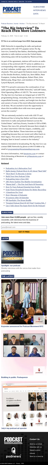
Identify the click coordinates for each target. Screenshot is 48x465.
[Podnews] (13, 457)
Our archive (28, 1)
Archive (22, 23)
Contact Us (4, 1)
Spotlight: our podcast (10, 266)
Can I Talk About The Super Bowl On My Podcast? (25, 206)
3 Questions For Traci (14, 192)
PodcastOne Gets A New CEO (17, 179)
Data (35, 14)
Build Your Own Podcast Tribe (18, 176)
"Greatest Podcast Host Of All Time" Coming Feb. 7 (26, 203)
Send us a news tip (36, 456)
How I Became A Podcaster (16, 195)
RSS (22, 463)
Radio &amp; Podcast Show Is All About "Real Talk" (26, 171)
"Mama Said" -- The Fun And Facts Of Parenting (24, 184)
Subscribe (21, 1)
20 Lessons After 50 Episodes (17, 198)
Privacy (18, 463)
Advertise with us (13, 1)
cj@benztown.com (34, 156)
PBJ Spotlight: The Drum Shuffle (18, 200)
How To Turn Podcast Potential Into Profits (23, 187)
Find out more (36, 41)
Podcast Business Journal (9, 23)
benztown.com (29, 154)
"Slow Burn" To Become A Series (18, 174)
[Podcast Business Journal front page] (13, 10)
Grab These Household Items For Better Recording (26, 190)
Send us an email (36, 444)
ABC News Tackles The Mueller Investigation (24, 182)
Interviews (39, 10)
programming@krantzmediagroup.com (23, 149)
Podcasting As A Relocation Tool (19, 168)
